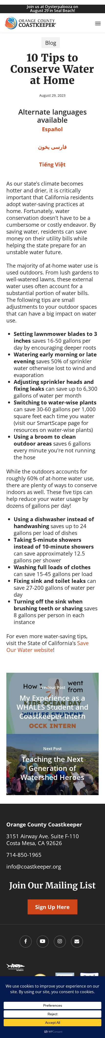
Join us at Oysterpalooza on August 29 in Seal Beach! (52, 8)
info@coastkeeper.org (33, 866)
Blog (50, 42)
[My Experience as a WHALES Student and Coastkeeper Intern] (52, 703)
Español (52, 129)
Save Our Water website (47, 646)
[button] (98, 23)
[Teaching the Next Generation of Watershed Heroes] (52, 764)
